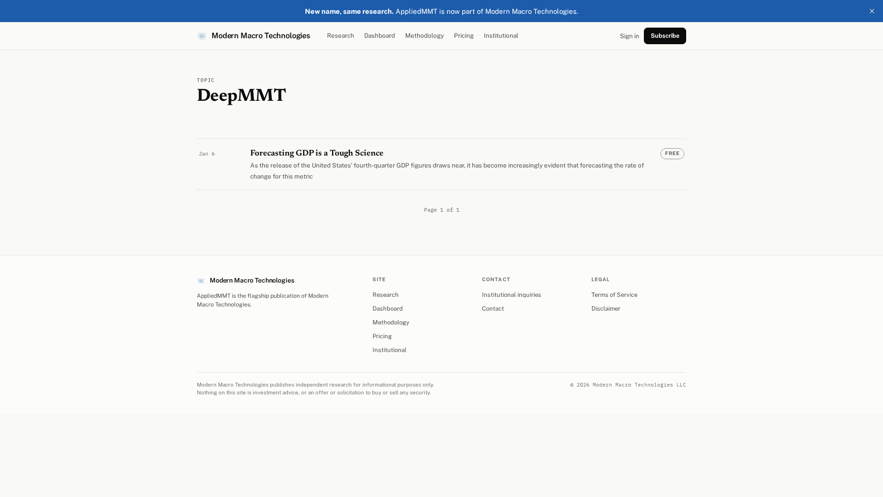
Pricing (464, 35)
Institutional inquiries (511, 294)
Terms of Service (614, 294)
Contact (493, 308)
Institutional (501, 35)
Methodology (424, 35)
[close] (872, 11)
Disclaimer (605, 308)
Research (340, 35)
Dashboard (379, 35)
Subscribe (665, 35)
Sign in (629, 36)
